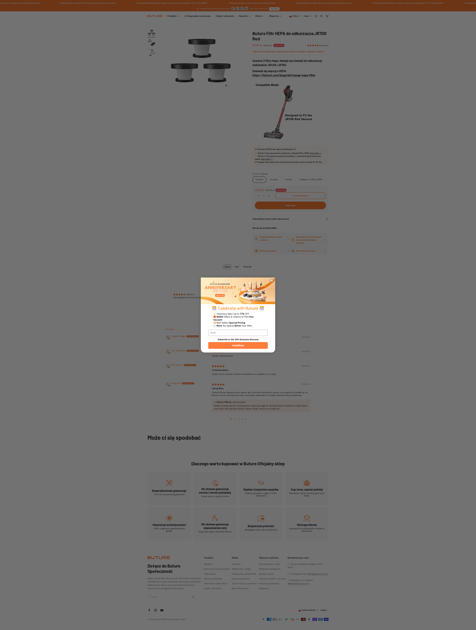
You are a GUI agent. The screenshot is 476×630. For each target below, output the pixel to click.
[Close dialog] (272, 281)
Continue (238, 345)
